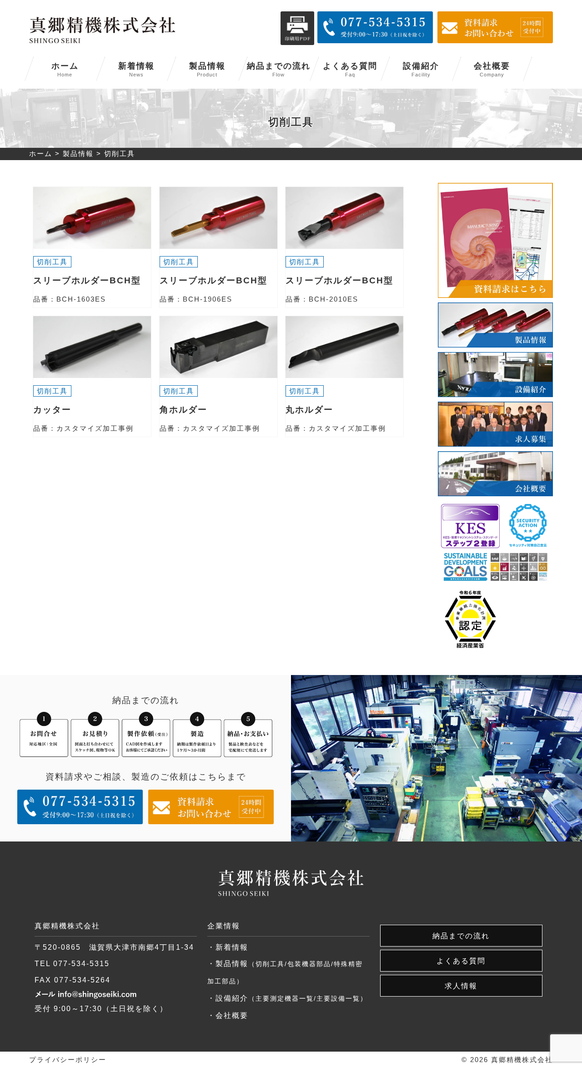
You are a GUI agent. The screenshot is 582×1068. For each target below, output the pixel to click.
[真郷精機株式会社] (102, 29)
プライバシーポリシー (67, 1059)
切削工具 (52, 262)
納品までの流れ (279, 69)
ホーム (65, 69)
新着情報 (136, 69)
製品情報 (207, 69)
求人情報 (461, 986)
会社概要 (492, 69)
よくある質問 (350, 69)
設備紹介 (421, 69)
